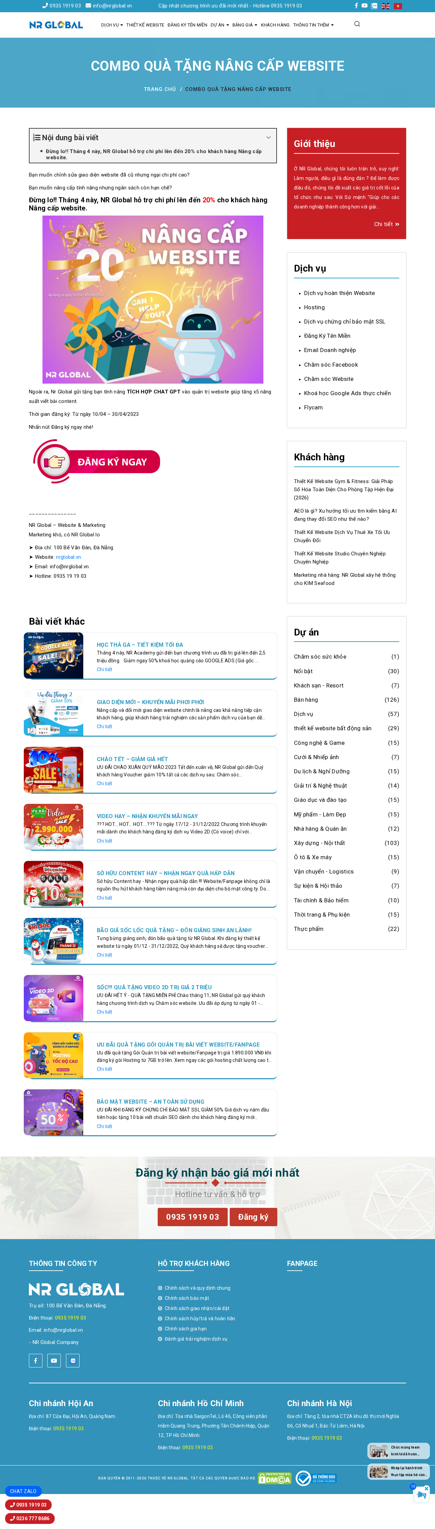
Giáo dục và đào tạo (320, 799)
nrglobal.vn (68, 557)
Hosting (314, 307)
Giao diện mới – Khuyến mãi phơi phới (150, 702)
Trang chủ (160, 89)
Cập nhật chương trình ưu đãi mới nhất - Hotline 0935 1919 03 (193, 6)
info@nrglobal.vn (112, 6)
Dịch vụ (110, 24)
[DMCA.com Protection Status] (275, 1478)
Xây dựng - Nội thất (319, 843)
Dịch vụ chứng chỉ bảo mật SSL (345, 321)
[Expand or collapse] (268, 137)
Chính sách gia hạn (186, 1328)
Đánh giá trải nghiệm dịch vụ (196, 1339)
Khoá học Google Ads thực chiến (347, 393)
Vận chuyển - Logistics (324, 871)
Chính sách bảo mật (187, 1298)
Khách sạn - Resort (319, 685)
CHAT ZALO (23, 1491)
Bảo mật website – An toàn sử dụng (150, 1102)
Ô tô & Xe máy (313, 857)
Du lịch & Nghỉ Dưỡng (322, 771)
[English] (386, 6)
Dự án (218, 24)
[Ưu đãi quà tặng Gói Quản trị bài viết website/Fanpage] (53, 1054)
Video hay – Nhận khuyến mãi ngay (147, 816)
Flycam (313, 407)
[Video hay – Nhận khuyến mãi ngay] (53, 826)
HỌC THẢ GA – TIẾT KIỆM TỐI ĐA (140, 645)
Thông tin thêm (311, 24)
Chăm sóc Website (329, 378)
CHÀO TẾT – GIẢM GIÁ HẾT (132, 759)
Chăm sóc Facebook (331, 364)
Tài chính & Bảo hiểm (321, 900)
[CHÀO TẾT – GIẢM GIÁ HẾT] (53, 769)
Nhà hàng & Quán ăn (320, 828)
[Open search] (357, 23)
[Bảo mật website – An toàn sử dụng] (53, 1111)
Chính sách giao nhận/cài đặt (197, 1308)
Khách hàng (275, 24)
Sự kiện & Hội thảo (318, 885)
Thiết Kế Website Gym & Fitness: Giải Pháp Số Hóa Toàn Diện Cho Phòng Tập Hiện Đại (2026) (344, 489)
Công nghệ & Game (319, 742)
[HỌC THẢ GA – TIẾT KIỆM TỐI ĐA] (53, 655)
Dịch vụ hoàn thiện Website (339, 292)
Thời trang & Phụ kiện (322, 914)
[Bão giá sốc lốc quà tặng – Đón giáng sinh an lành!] (53, 940)
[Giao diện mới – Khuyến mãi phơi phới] (53, 712)
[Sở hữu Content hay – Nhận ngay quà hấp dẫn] (53, 883)
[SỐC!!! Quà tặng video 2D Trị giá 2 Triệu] (53, 997)
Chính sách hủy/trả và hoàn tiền (200, 1318)
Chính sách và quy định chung (197, 1288)
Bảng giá (242, 24)
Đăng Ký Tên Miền (187, 24)
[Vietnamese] (398, 6)
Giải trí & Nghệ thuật (320, 785)
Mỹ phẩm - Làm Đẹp (320, 814)
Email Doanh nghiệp (330, 350)
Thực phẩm (309, 928)
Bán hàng (306, 699)
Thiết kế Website (145, 24)
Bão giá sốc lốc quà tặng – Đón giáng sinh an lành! (174, 930)
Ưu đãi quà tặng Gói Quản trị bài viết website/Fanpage (178, 1045)
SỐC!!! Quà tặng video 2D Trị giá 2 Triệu (154, 987)
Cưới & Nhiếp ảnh (316, 757)
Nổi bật (303, 670)
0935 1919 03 (65, 6)
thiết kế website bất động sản (333, 728)
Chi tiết (104, 669)
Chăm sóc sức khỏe (320, 656)
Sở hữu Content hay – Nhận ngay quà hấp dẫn (166, 873)
